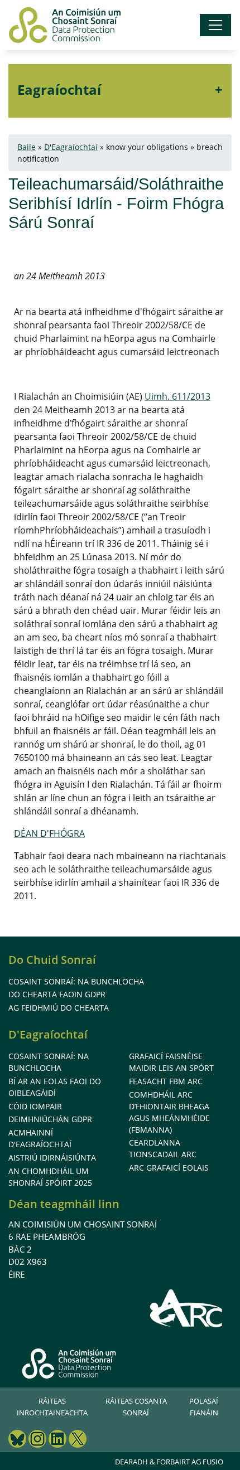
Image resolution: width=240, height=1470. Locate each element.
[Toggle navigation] (215, 25)
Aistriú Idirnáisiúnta (52, 1157)
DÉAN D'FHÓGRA (49, 833)
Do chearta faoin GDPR (56, 994)
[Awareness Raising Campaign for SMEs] (187, 1307)
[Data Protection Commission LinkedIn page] (57, 1440)
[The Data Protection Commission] (65, 25)
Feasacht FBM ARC (166, 1081)
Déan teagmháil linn (63, 1203)
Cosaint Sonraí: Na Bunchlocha (76, 981)
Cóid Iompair (35, 1106)
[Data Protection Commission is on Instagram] (37, 1440)
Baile (26, 147)
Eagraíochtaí (59, 89)
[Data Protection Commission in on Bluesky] (17, 1440)
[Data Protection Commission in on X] (78, 1440)
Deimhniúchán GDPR (50, 1119)
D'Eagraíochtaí (71, 147)
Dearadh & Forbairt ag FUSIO (169, 1462)
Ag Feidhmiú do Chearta (58, 1007)
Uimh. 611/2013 (177, 396)
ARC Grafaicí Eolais (169, 1167)
